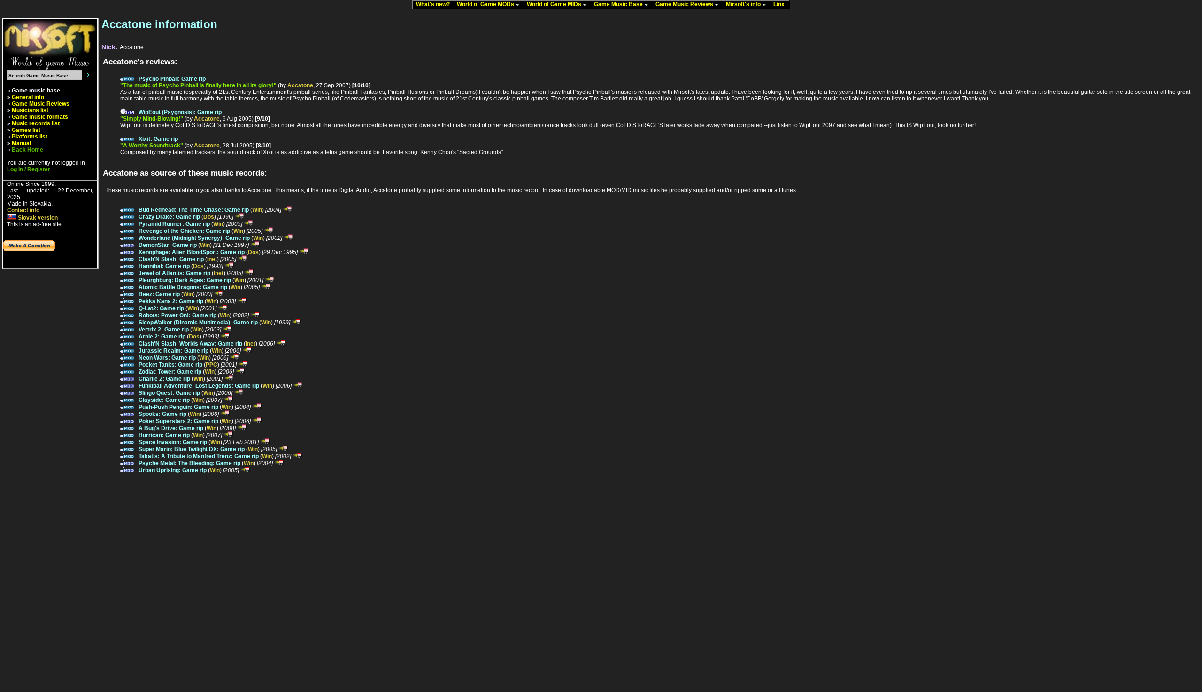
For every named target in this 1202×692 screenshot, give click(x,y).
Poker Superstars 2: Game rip (178, 421)
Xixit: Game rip (158, 139)
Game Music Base (619, 4)
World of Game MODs (486, 4)
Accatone (300, 85)
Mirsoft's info (744, 4)
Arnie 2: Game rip (162, 336)
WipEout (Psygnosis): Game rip (180, 112)
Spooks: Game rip (162, 414)
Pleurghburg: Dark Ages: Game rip (185, 280)
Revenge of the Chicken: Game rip (184, 231)
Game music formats (40, 117)
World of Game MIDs (555, 4)
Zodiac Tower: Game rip (170, 372)
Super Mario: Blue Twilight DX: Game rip (192, 449)
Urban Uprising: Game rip (173, 470)
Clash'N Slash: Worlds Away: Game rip (190, 343)
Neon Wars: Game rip (167, 357)
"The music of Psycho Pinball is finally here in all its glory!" (198, 85)
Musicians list (30, 110)
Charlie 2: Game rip (164, 379)
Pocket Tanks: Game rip (170, 364)
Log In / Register (28, 169)
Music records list (36, 123)
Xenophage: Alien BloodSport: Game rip (192, 252)
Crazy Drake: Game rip (169, 217)
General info (28, 97)
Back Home (27, 149)
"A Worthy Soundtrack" (151, 145)
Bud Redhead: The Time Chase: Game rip (194, 210)
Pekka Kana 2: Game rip (171, 301)
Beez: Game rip (159, 294)
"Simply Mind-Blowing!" (151, 118)
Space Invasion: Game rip (173, 442)
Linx (781, 4)
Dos (208, 217)
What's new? (435, 4)
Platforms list (29, 136)
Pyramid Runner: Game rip (174, 224)
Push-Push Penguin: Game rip (178, 407)
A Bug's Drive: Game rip (171, 428)
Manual (21, 143)
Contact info (23, 210)
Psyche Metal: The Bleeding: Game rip (189, 463)
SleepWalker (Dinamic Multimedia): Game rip (198, 322)
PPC (211, 364)
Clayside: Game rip (164, 400)
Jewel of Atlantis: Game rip (174, 273)
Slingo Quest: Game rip (169, 393)
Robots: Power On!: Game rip (177, 315)
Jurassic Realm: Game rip (173, 350)
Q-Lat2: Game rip (161, 308)
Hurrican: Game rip (164, 435)
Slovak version (37, 218)
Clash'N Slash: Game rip (171, 259)
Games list (26, 130)
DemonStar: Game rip (168, 245)
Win (257, 210)
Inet (212, 259)
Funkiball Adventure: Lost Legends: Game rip (199, 386)
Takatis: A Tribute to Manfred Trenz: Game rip (199, 456)
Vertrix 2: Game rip (164, 329)
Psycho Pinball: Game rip (172, 79)
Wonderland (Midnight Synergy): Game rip (194, 238)
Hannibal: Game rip (164, 266)
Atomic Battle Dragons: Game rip (183, 287)
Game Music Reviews (685, 4)
